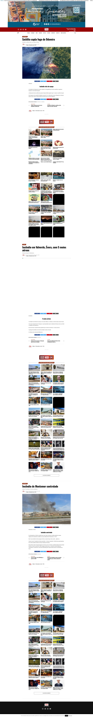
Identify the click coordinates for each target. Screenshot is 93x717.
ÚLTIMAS (28, 32)
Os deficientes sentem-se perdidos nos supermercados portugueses (29, 0)
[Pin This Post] (49, 81)
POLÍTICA (44, 32)
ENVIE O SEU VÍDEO (63, 32)
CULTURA (48, 32)
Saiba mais (70, 715)
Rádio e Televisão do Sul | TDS (31, 45)
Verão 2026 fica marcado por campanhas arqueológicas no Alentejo (59, 0)
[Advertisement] (46, 117)
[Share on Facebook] (37, 81)
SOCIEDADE (32, 32)
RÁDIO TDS (57, 32)
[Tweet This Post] (43, 81)
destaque (39, 337)
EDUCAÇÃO (40, 32)
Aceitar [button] (66, 715)
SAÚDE (37, 32)
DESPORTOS (53, 32)
